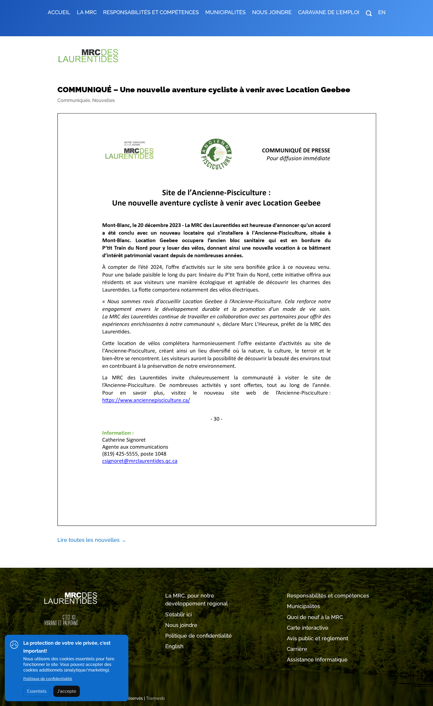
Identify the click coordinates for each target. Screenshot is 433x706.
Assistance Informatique (317, 659)
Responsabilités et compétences (328, 596)
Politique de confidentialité (198, 636)
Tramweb (155, 698)
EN (382, 12)
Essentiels (37, 691)
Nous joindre (272, 12)
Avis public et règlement (317, 638)
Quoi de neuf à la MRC (315, 617)
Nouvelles (103, 100)
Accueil (59, 12)
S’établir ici (178, 614)
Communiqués (73, 100)
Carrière (297, 649)
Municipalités (303, 606)
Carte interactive (307, 628)
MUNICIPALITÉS (225, 12)
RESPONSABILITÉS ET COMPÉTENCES (151, 12)
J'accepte (66, 691)
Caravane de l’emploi (328, 12)
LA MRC (87, 12)
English (174, 646)
